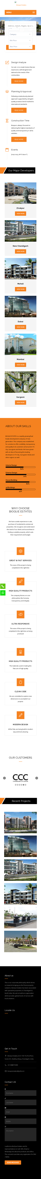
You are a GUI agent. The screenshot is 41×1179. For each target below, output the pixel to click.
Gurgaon (20, 397)
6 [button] (25, 784)
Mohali (20, 284)
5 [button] (23, 784)
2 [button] (17, 784)
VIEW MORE (20, 213)
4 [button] (21, 784)
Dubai (20, 322)
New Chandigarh (20, 246)
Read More (19, 81)
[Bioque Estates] (20, 5)
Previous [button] (4, 778)
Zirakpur (20, 208)
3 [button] (19, 784)
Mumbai (20, 359)
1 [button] (15, 784)
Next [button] (36, 778)
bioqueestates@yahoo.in (16, 1071)
